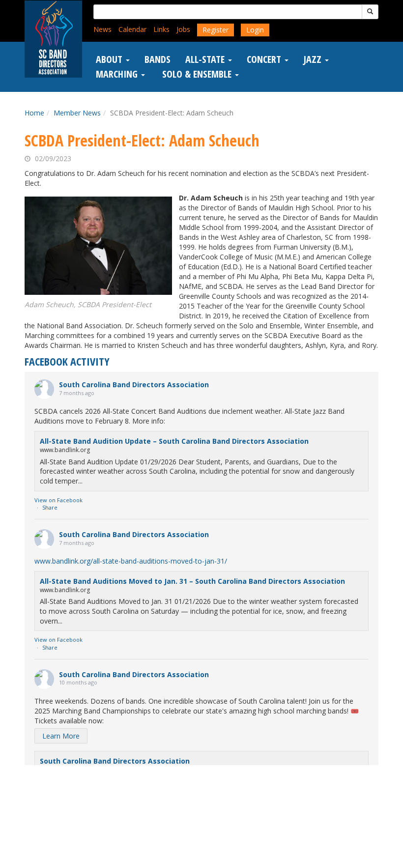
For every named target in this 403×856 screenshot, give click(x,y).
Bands (157, 59)
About (110, 59)
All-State (206, 59)
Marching (118, 74)
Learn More (61, 736)
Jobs (183, 29)
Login (255, 29)
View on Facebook (58, 500)
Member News (77, 112)
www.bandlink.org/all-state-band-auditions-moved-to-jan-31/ (130, 561)
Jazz (313, 59)
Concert (265, 59)
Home (34, 112)
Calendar (132, 29)
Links (161, 29)
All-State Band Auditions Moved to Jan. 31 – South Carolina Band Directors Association (192, 581)
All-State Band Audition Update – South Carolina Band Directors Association (174, 441)
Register (215, 29)
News (102, 29)
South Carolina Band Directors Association (134, 384)
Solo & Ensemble (197, 74)
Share (50, 507)
